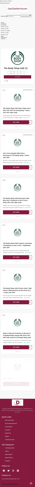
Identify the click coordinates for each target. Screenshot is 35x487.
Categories (4, 37)
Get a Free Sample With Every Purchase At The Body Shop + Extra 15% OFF (16, 155)
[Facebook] (4, 470)
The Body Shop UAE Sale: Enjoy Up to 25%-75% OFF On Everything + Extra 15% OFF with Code (17, 110)
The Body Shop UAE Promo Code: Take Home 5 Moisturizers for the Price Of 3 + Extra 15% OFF (17, 290)
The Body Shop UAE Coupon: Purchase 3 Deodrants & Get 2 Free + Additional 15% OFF (17, 245)
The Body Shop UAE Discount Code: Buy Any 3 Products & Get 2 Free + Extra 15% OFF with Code (16, 200)
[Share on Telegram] (22, 72)
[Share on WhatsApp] (25, 72)
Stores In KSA (4, 28)
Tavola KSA (7, 430)
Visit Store (17, 76)
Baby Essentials (8, 454)
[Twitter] (8, 470)
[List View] (7, 81)
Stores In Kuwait (5, 30)
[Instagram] (13, 470)
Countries (3, 25)
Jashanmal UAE (8, 426)
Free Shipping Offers (9, 448)
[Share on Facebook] (9, 72)
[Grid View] (5, 81)
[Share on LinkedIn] (15, 72)
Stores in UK (4, 34)
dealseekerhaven (5, 3)
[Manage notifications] (31, 483)
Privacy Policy (10, 484)
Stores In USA (4, 32)
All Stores (3, 23)
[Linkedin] (18, 470)
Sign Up (3, 38)
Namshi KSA (8, 433)
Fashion (7, 451)
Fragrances (7, 460)
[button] (17, 21)
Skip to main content (6, 1)
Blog (2, 36)
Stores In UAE (4, 26)
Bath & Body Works (9, 420)
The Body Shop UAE (9, 439)
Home (2, 22)
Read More (26, 117)
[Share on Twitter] (12, 72)
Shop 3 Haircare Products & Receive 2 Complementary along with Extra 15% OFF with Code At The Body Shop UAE (17, 335)
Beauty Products (9, 457)
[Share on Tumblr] (19, 72)
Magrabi (7, 436)
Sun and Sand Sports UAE (11, 423)
